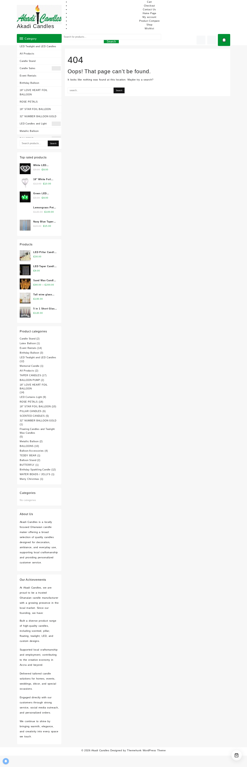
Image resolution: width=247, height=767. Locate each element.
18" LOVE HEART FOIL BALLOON (34, 92)
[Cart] (224, 40)
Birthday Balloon (29, 83)
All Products (27, 53)
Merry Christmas (29, 479)
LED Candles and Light (33, 123)
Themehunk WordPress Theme (146, 750)
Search (111, 41)
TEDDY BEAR (28, 455)
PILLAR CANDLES (31, 411)
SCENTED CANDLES (32, 416)
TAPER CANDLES (30, 375)
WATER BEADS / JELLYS (35, 474)
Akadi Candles (35, 26)
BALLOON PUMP (30, 380)
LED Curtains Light (31, 397)
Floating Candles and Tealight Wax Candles (37, 431)
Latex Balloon (28, 343)
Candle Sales (27, 68)
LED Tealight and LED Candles (38, 46)
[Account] (211, 40)
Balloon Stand (28, 460)
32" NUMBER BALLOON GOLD (38, 116)
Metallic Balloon (29, 131)
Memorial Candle (29, 366)
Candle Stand (28, 61)
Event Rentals (28, 75)
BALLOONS (26, 446)
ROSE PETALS (29, 101)
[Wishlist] (201, 40)
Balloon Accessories (32, 450)
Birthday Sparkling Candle (35, 469)
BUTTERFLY (27, 465)
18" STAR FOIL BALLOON (35, 109)
